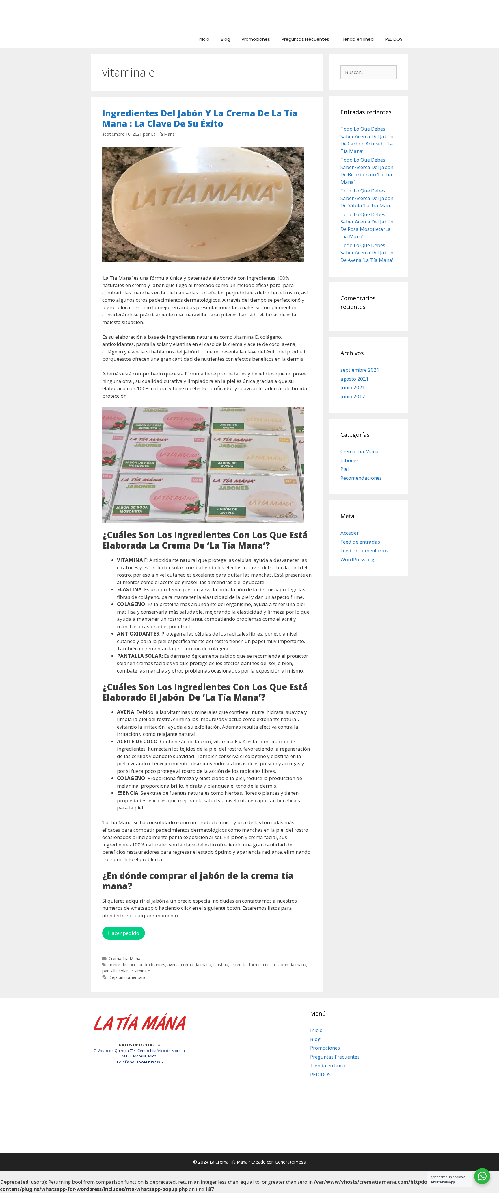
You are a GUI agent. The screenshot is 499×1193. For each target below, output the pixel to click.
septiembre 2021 (359, 369)
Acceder (349, 532)
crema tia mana (196, 964)
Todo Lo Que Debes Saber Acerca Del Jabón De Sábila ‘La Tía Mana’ (367, 198)
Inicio (204, 39)
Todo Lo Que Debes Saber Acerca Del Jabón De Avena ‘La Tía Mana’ (366, 252)
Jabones (349, 460)
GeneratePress (290, 1162)
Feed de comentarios (364, 550)
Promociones (256, 39)
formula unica (262, 964)
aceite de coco (123, 964)
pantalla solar (115, 971)
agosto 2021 (354, 378)
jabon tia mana (291, 964)
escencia (238, 964)
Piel (344, 469)
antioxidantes (152, 964)
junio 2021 (352, 387)
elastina (220, 964)
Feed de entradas (360, 541)
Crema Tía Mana (124, 958)
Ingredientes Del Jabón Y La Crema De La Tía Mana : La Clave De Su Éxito (200, 118)
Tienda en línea (357, 39)
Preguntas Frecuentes (305, 39)
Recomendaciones (361, 478)
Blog (225, 39)
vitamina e (140, 971)
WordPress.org (357, 559)
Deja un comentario (128, 977)
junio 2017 (352, 396)
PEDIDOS (394, 39)
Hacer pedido (123, 933)
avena (173, 964)
